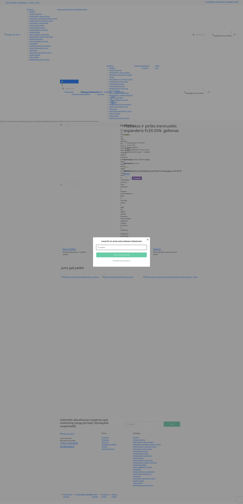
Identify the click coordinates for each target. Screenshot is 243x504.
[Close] (147, 239)
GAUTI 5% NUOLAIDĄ (121, 255)
